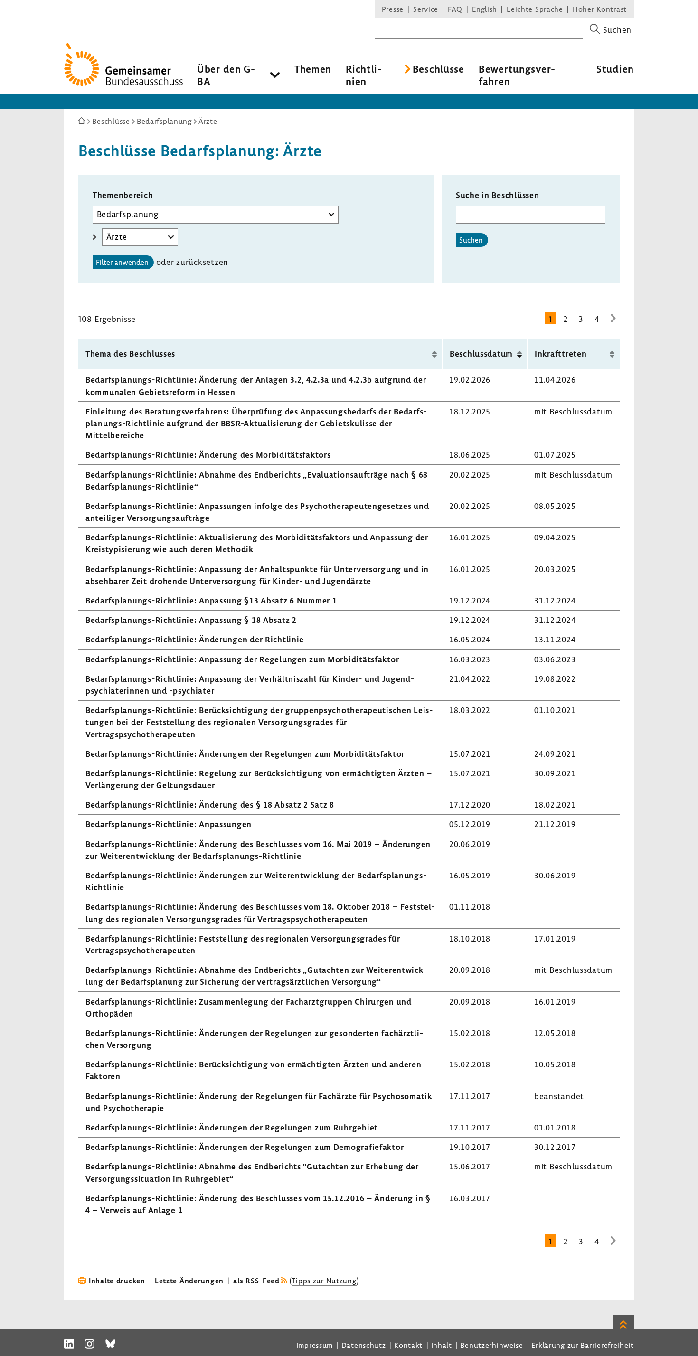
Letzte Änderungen (189, 1280)
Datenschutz (363, 1345)
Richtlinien (364, 75)
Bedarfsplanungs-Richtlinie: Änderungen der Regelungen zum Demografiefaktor (244, 1147)
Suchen (471, 240)
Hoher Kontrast (600, 9)
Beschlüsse (438, 69)
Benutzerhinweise (491, 1345)
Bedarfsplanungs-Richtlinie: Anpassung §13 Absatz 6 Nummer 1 (211, 600)
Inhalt (441, 1345)
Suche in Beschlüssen (497, 195)
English (484, 9)
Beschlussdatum (481, 353)
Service (425, 9)
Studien (615, 69)
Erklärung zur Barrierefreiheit (582, 1345)
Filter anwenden (122, 262)
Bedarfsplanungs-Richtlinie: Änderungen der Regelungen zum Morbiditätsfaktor (245, 754)
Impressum (314, 1345)
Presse (393, 9)
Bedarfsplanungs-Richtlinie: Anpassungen (168, 824)
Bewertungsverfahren (517, 75)
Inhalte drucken (117, 1280)
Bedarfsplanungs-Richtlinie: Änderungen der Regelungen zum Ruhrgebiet (231, 1127)
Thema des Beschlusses (130, 353)
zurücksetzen (202, 262)
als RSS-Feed (256, 1280)
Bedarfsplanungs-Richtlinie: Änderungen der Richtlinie (194, 639)
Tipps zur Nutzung (324, 1280)
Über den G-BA (226, 75)
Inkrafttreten (560, 353)
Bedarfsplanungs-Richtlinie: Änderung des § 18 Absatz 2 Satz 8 (209, 805)
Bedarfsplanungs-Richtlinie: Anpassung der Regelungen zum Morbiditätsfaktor (242, 659)
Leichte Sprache (535, 9)
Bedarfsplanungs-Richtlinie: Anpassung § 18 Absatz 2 (191, 620)
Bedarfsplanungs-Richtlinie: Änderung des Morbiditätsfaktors (207, 455)
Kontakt (408, 1345)
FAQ (455, 9)
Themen (312, 69)
